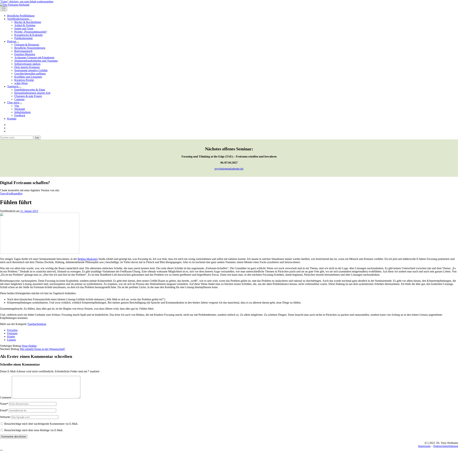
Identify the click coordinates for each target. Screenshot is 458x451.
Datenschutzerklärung (445, 446)
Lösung (11, 339)
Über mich (13, 102)
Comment (5, 397)
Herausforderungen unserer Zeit (32, 92)
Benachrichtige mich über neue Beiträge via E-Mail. (33, 430)
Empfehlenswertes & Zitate (29, 89)
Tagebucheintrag (36, 324)
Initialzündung (22, 112)
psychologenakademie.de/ (229, 168)
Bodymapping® (23, 51)
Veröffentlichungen (18, 18)
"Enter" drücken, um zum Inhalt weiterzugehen (26, 1)
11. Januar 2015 (29, 211)
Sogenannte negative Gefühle (31, 70)
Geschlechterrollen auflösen (30, 73)
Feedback (19, 115)
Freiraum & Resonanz (26, 44)
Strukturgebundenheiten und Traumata (36, 60)
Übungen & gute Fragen (28, 96)
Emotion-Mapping (24, 54)
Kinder (11, 336)
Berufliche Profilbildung (21, 15)
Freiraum (12, 333)
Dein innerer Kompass (27, 67)
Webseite (5, 416)
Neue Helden (29, 345)
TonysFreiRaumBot (11, 193)
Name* (4, 403)
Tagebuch (12, 86)
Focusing (12, 330)
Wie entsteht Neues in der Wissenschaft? (42, 349)
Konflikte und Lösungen (28, 76)
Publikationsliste (23, 38)
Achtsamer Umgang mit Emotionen (34, 57)
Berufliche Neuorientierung (29, 47)
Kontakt (11, 118)
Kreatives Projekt (24, 80)
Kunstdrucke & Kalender (28, 34)
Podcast (11, 41)
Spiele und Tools (23, 28)
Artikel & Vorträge (24, 25)
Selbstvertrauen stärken (27, 63)
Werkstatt (19, 108)
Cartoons (19, 99)
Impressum (424, 446)
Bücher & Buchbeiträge (27, 22)
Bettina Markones (88, 258)
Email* (4, 410)
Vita (16, 105)
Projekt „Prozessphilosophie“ (30, 31)
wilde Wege (21, 83)
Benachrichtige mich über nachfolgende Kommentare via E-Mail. (41, 423)
